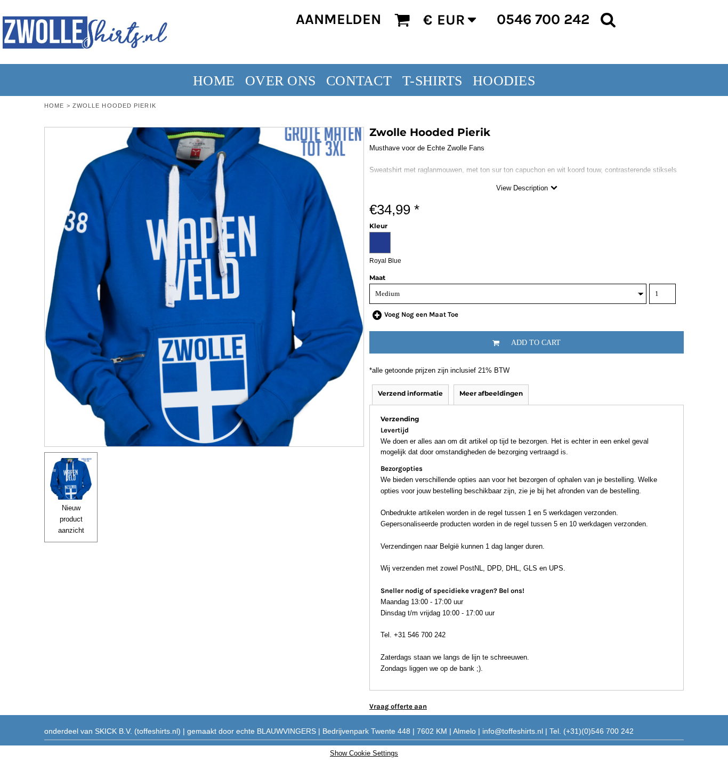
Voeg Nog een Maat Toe (421, 314)
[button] (402, 20)
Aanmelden (338, 19)
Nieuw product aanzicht (71, 519)
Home (54, 105)
